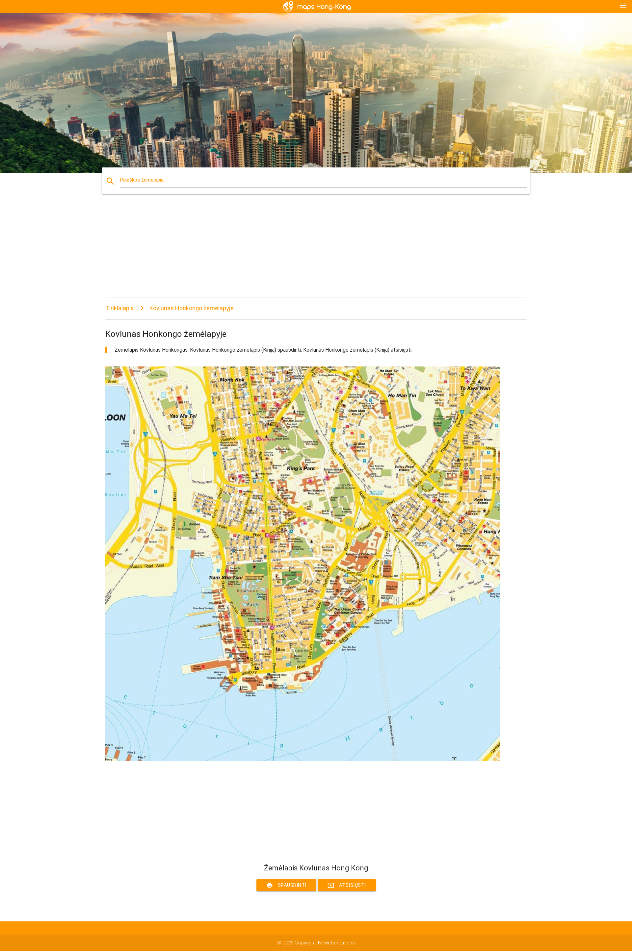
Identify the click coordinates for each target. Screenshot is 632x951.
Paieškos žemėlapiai (142, 180)
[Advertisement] (302, 252)
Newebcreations (336, 943)
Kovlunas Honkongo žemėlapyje (191, 308)
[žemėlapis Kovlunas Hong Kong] (302, 760)
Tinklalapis (119, 308)
